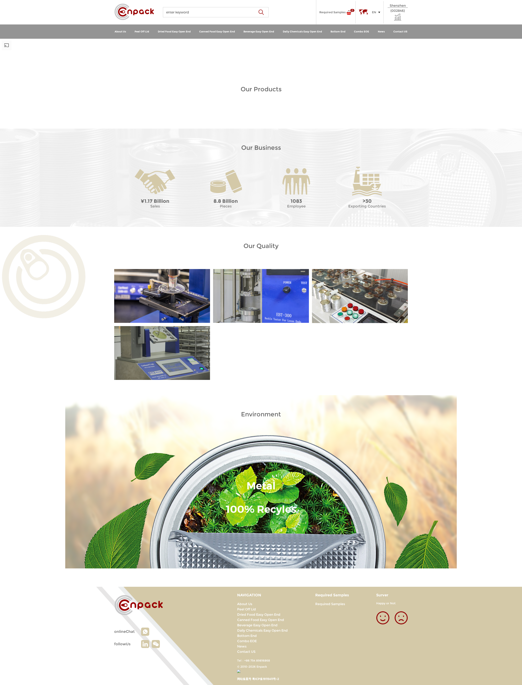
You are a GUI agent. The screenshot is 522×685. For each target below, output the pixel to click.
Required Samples (330, 604)
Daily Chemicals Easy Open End (302, 31)
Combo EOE (361, 31)
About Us (120, 31)
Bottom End (338, 31)
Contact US (400, 31)
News (381, 31)
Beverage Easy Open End (258, 31)
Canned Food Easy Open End (217, 31)
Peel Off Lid (142, 31)
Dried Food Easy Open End (174, 31)
